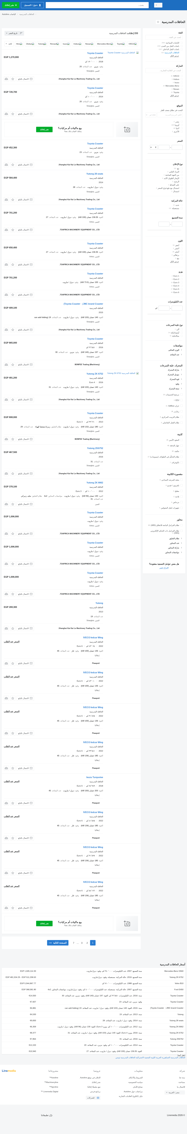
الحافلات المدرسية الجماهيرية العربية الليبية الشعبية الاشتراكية (160, 1057)
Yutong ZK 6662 (95, 482)
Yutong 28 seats (94, 174)
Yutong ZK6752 (95, 448)
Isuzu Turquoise (94, 777)
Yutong (99, 603)
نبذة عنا (182, 1077)
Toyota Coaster (95, 53)
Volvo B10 (179, 983)
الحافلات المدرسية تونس (125, 1057)
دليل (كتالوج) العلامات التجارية (131, 1096)
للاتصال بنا (181, 1087)
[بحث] (146, 5)
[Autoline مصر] (175, 5)
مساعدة (182, 1082)
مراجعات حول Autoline (133, 1091)
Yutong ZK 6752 (95, 374)
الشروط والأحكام (136, 1077)
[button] (12, 78)
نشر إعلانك (44, 129)
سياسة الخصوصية (135, 1082)
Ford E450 (178, 989)
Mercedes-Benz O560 (173, 971)
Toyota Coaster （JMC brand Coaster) (83, 304)
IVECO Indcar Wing (93, 637)
